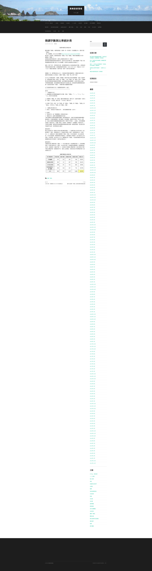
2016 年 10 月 (93, 378)
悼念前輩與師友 (48, 31)
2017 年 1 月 (92, 371)
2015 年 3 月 (92, 425)
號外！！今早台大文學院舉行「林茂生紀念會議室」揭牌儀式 (98, 65)
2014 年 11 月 (93, 433)
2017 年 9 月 (92, 351)
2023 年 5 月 (92, 182)
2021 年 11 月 (93, 227)
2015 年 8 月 (92, 413)
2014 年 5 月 (92, 448)
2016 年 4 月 (92, 393)
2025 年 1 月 (92, 135)
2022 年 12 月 (93, 194)
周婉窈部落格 (76, 9)
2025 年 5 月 (92, 125)
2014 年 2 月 (92, 455)
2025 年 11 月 (93, 110)
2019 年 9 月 (92, 291)
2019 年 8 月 (92, 294)
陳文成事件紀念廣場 (54, 27)
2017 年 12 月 (93, 344)
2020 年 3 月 (92, 276)
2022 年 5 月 (92, 212)
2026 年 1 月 (92, 105)
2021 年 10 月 (93, 229)
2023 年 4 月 (92, 185)
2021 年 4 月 (92, 244)
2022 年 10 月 (93, 199)
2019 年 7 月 (92, 296)
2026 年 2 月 (92, 103)
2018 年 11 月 (93, 316)
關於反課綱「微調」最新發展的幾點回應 (76, 183)
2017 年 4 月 (92, 363)
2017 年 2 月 (92, 368)
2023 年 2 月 (92, 190)
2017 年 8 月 (92, 353)
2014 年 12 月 (93, 430)
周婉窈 (55, 43)
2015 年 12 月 (93, 403)
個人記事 (94, 27)
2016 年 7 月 (92, 386)
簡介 (59, 31)
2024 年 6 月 (92, 152)
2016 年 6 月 (92, 388)
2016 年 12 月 (93, 373)
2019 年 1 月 (92, 311)
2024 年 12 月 (93, 137)
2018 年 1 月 (92, 341)
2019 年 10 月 (93, 289)
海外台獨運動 (92, 23)
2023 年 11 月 (93, 170)
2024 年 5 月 (92, 155)
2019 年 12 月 (93, 284)
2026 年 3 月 (92, 100)
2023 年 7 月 (92, 177)
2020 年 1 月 (92, 281)
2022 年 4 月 (92, 214)
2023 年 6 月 (92, 180)
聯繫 (63, 31)
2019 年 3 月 (92, 306)
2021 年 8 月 (92, 234)
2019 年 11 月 (93, 286)
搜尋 (91, 41)
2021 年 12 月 (93, 224)
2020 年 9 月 (92, 262)
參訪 (89, 27)
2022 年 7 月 (92, 207)
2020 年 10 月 (93, 259)
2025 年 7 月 (92, 120)
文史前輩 (68, 23)
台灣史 (57, 23)
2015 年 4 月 (92, 423)
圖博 (85, 27)
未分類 (54, 31)
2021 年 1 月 (92, 252)
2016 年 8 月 (92, 383)
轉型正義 (99, 23)
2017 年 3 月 (92, 366)
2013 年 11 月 (93, 463)
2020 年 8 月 (92, 264)
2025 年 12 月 (93, 108)
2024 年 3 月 (92, 160)
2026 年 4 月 (92, 98)
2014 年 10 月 (93, 435)
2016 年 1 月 (92, 401)
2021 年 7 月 (92, 237)
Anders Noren (100, 563)
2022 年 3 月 (92, 217)
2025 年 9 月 (92, 115)
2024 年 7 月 (92, 150)
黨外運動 (86, 23)
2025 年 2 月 (92, 132)
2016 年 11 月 (93, 376)
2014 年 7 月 (92, 443)
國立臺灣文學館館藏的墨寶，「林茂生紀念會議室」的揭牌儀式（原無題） (98, 57)
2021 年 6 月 (92, 239)
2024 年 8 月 (92, 147)
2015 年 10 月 (93, 408)
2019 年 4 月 (92, 304)
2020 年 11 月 (93, 257)
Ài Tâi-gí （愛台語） (49, 23)
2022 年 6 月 (92, 209)
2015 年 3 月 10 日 (49, 43)
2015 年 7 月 (92, 416)
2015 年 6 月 (92, 418)
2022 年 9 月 (92, 202)
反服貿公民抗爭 (63, 27)
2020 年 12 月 (93, 254)
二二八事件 (74, 23)
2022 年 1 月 (92, 222)
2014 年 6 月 (92, 445)
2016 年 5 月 (92, 391)
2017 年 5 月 (92, 361)
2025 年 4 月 (92, 127)
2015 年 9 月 (92, 411)
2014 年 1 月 (92, 458)
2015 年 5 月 (92, 421)
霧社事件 (46, 27)
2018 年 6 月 (92, 329)
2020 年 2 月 (92, 279)
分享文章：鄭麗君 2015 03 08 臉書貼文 (54, 183)
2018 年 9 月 (92, 321)
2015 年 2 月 (92, 428)
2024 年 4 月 (92, 157)
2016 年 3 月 (92, 396)
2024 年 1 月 (92, 165)
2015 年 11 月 (93, 406)
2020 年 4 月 (92, 274)
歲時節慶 (99, 27)
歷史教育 (62, 23)
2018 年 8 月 (92, 324)
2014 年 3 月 (92, 453)
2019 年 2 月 (92, 309)
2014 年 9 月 (92, 438)
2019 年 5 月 (92, 301)
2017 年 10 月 (93, 349)
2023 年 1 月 (92, 192)
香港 (81, 27)
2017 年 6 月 (92, 358)
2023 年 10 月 (93, 172)
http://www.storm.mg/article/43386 (71, 54)
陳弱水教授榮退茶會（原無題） (96, 71)
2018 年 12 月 (93, 314)
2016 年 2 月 (92, 398)
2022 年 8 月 (92, 204)
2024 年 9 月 (92, 145)
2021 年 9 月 (92, 232)
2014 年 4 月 (92, 450)
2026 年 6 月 (92, 93)
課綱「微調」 (71, 27)
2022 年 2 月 (92, 219)
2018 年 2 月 (92, 339)
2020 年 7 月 (92, 266)
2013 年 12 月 (93, 460)
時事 (77, 27)
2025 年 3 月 (92, 130)
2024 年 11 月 (93, 140)
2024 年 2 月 (92, 162)
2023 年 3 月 (92, 187)
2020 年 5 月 (92, 271)
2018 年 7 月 (92, 326)
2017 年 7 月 (92, 356)
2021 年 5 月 (92, 242)
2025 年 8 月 (92, 118)
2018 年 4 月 (92, 334)
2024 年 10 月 (93, 142)
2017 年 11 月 (93, 346)
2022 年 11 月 (93, 197)
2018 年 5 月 (92, 331)
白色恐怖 (80, 23)
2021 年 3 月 (92, 247)
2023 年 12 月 (93, 167)
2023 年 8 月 (92, 175)
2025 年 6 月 (92, 122)
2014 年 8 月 (92, 440)
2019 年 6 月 (92, 299)
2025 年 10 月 (93, 113)
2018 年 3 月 (92, 336)
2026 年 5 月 (92, 95)
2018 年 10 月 (93, 319)
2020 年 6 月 (92, 269)
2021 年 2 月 (92, 249)
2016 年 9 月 (92, 381)
